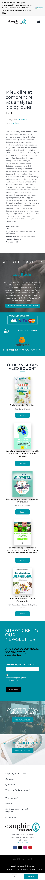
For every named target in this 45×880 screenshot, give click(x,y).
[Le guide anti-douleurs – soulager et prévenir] (22, 472)
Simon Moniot (24, 409)
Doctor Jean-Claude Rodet (22, 605)
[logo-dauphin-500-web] (17, 20)
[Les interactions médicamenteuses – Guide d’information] (22, 569)
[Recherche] (29, 22)
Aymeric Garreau (24, 506)
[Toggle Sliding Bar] (4, 22)
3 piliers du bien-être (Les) (22, 405)
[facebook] (15, 847)
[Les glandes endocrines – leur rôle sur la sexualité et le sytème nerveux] (22, 424)
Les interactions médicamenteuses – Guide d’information (22, 598)
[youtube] (30, 847)
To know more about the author (22, 306)
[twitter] (20, 847)
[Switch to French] (39, 8)
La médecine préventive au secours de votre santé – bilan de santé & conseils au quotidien (23, 550)
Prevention (24, 119)
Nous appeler (22, 842)
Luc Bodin (15, 123)
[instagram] (25, 847)
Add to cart (31, 876)
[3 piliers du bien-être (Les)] (23, 378)
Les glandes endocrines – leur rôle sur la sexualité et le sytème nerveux (22, 453)
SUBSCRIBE (13, 689)
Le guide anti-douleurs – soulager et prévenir (22, 500)
